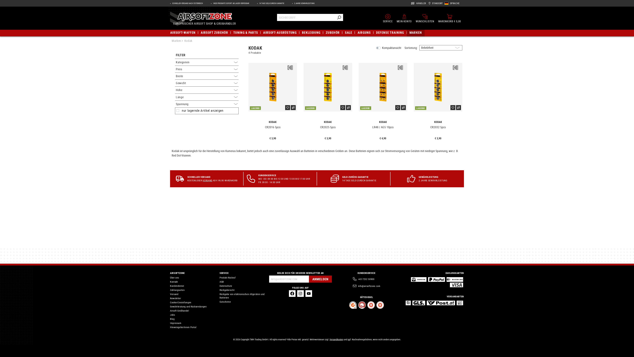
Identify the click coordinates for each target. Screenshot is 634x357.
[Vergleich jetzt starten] (293, 107)
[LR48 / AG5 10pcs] (383, 87)
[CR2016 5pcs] (272, 87)
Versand (207, 180)
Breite (179, 76)
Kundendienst (177, 285)
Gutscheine (225, 301)
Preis (179, 69)
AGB (222, 281)
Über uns (174, 277)
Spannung (182, 104)
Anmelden (320, 279)
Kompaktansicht (391, 48)
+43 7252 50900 (366, 279)
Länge (180, 97)
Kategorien (182, 62)
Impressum (175, 323)
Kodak (273, 122)
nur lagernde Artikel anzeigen (203, 111)
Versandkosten (336, 339)
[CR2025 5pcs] (328, 87)
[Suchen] (339, 17)
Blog (172, 318)
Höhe (179, 90)
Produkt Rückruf (228, 277)
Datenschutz (226, 285)
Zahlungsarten (177, 290)
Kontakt (174, 281)
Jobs (172, 314)
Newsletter (175, 298)
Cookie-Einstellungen (180, 302)
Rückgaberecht (227, 290)
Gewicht (181, 83)
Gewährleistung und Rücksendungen (188, 306)
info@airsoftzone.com (369, 286)
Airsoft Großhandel (179, 310)
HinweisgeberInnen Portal (183, 327)
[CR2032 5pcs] (438, 87)
